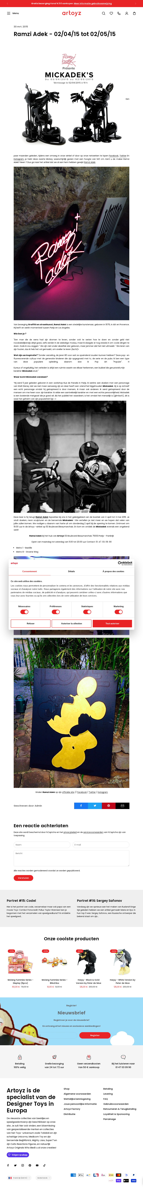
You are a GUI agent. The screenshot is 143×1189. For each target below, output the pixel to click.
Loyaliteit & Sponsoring (116, 1114)
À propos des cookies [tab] (113, 571)
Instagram (19, 159)
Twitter (123, 155)
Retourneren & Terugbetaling (119, 1109)
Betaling (108, 1088)
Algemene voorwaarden (77, 1093)
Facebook (113, 155)
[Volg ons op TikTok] (44, 1165)
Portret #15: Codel (21, 901)
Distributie (69, 1114)
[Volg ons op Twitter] (15, 1165)
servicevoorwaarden (93, 832)
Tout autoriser (112, 623)
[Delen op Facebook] (81, 805)
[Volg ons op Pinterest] (29, 1165)
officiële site (68, 792)
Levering (108, 1093)
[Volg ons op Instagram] (22, 1165)
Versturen (23, 878)
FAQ (105, 1099)
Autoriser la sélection (71, 623)
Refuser (30, 623)
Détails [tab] (71, 571)
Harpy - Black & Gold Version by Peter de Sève (88, 981)
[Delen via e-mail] (122, 806)
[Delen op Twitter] (95, 805)
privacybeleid (70, 832)
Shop (67, 1088)
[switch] (56, 612)
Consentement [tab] (29, 571)
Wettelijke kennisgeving (77, 1099)
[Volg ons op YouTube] (37, 1165)
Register (95, 1035)
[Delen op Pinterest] (109, 805)
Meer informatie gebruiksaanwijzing (98, 3)
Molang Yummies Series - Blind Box (54, 981)
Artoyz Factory (72, 1109)
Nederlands (42, 1178)
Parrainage (109, 1119)
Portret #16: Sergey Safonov (99, 901)
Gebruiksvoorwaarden (116, 1104)
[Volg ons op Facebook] (8, 1165)
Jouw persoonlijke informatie (80, 1104)
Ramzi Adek (89, 162)
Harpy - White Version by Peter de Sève (122, 981)
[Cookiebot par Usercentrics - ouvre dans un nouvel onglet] (120, 563)
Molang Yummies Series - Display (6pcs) (20, 981)
